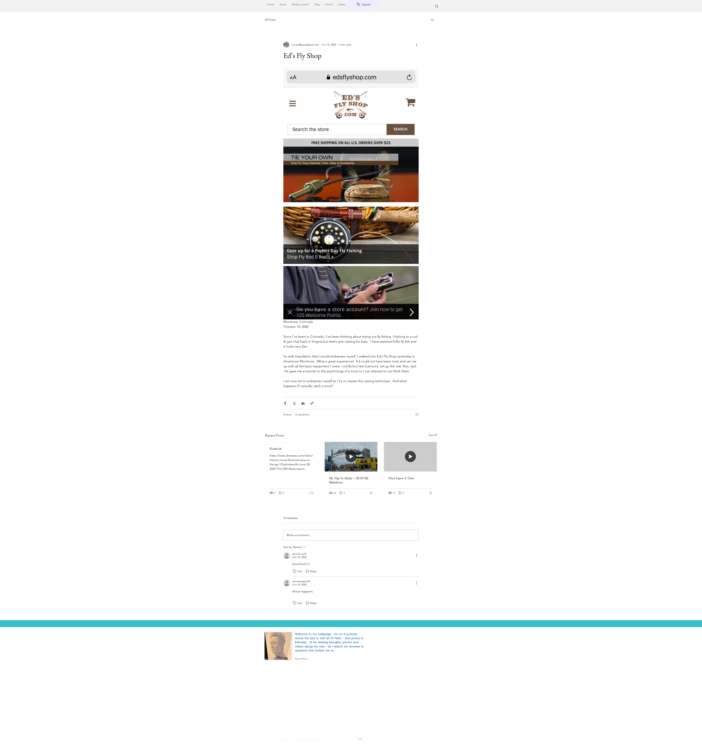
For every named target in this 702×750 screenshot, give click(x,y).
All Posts (270, 19)
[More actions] (416, 44)
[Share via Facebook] (285, 403)
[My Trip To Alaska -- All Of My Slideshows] (351, 457)
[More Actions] (416, 555)
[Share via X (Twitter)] (294, 403)
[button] (432, 19)
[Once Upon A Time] (410, 457)
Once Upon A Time (401, 478)
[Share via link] (312, 403)
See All (433, 435)
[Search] (437, 6)
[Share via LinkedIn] (303, 403)
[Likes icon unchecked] (294, 571)
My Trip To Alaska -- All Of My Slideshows (349, 480)
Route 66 (276, 448)
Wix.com (317, 739)
